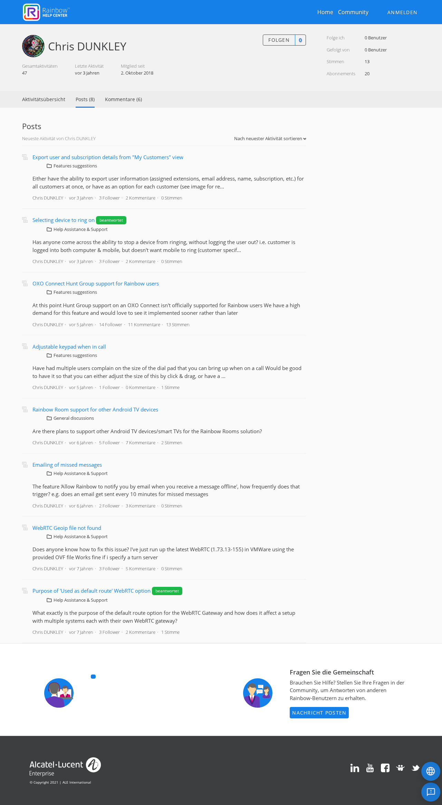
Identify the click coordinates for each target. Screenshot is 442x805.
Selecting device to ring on (63, 219)
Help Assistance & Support (81, 229)
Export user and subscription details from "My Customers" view (107, 157)
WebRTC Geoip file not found (66, 527)
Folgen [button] (279, 40)
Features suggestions (75, 166)
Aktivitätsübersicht (43, 99)
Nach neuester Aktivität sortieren (268, 138)
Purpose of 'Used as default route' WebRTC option (91, 590)
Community (353, 12)
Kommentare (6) (123, 99)
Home (325, 12)
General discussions (74, 418)
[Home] (46, 11)
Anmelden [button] (402, 12)
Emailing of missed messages (67, 464)
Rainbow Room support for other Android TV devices (95, 409)
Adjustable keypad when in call (69, 346)
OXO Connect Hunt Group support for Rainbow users (95, 283)
